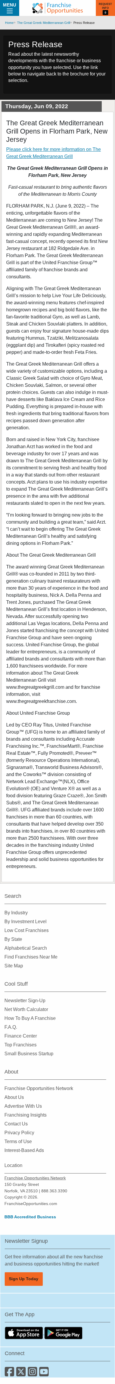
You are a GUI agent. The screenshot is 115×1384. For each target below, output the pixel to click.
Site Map (13, 965)
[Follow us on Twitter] (22, 1373)
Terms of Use (18, 1141)
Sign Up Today (23, 1278)
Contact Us (16, 1123)
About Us (14, 1097)
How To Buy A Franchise (30, 1018)
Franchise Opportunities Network (38, 1088)
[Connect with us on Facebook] (10, 1373)
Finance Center (20, 1035)
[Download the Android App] (63, 1332)
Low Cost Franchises (26, 930)
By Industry (16, 912)
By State (13, 939)
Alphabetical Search (25, 948)
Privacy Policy (19, 1132)
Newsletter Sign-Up (24, 1000)
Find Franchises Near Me (31, 956)
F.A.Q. (10, 1027)
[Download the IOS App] (24, 1332)
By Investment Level (25, 921)
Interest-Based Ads (24, 1150)
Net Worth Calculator (26, 1009)
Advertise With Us (23, 1106)
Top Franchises (20, 1044)
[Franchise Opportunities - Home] (57, 8)
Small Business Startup (28, 1053)
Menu (9, 4)
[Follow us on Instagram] (33, 1373)
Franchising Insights (25, 1114)
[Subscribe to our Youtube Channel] (44, 1373)
